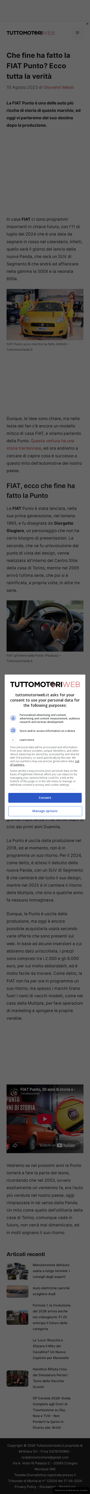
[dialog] (45, 747)
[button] (45, 740)
